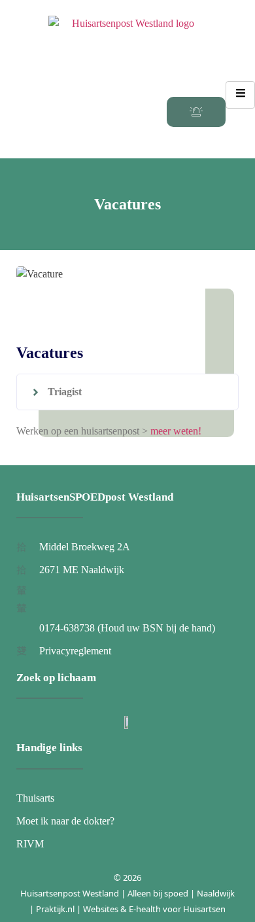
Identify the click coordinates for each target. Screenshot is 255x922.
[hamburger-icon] (240, 95)
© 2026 (127, 877)
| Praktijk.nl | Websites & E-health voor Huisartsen (127, 909)
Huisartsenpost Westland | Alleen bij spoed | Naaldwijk (127, 893)
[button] (127, 392)
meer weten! (175, 430)
